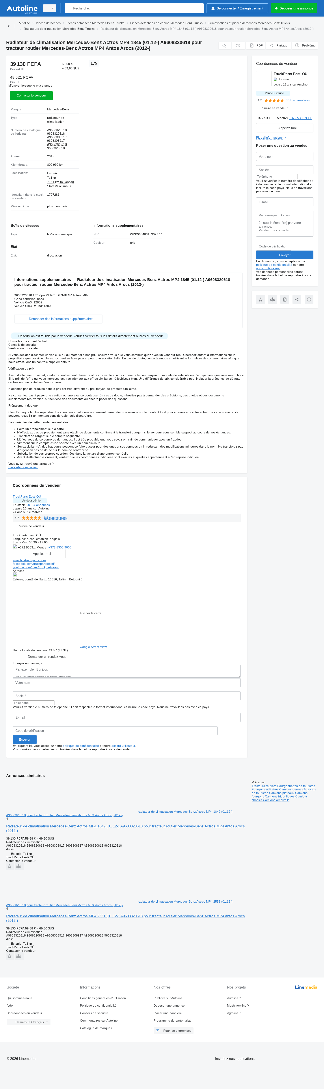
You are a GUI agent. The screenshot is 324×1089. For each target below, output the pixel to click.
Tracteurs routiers (264, 786)
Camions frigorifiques (280, 796)
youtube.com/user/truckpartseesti (36, 567)
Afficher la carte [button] (90, 613)
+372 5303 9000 (59, 547)
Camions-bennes (291, 789)
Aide (10, 1005)
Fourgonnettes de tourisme (296, 786)
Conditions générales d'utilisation (103, 998)
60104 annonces (38, 505)
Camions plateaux (282, 793)
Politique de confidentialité (98, 1005)
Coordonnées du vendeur (24, 1013)
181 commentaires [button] (55, 517)
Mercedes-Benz (58, 109)
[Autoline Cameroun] (22, 8)
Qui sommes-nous (19, 998)
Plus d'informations (269, 137)
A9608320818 (57, 144)
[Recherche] (69, 8)
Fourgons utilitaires (265, 789)
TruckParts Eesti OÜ (27, 496)
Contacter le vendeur (31, 95)
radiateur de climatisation (55, 119)
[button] (225, 45)
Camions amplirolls (276, 800)
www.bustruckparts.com (29, 560)
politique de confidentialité (81, 745)
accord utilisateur (123, 745)
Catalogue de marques (96, 1028)
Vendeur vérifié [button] (31, 500)
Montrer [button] (42, 547)
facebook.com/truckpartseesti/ (34, 563)
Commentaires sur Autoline (99, 1020)
